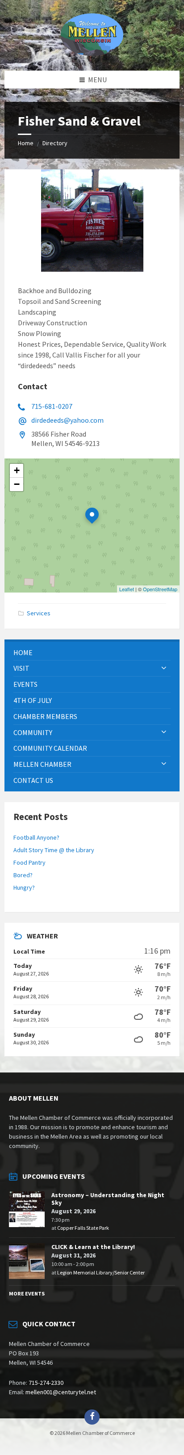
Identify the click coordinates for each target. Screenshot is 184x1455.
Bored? (23, 875)
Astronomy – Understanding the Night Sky (107, 1199)
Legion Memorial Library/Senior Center (101, 1272)
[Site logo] (92, 53)
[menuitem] (92, 652)
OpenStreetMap (160, 589)
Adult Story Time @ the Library (53, 850)
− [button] (17, 484)
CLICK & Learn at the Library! (93, 1247)
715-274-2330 (46, 1383)
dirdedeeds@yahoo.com (67, 420)
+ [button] (17, 470)
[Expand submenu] (164, 668)
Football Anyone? (36, 837)
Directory (54, 143)
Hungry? (24, 887)
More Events (27, 1293)
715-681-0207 (51, 406)
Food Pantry (29, 862)
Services (38, 613)
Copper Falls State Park (83, 1227)
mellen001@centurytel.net (60, 1392)
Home (25, 143)
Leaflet (126, 589)
